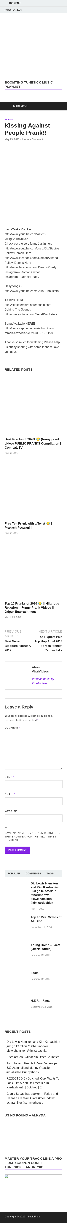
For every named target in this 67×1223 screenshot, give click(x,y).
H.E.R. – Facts (40, 1000)
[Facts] (16, 973)
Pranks (9, 119)
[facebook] (34, 9)
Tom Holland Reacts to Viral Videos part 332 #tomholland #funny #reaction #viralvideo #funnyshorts (33, 1068)
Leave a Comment (32, 139)
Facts (35, 972)
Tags (50, 873)
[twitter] (49, 9)
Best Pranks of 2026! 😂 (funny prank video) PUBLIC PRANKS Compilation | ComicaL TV (33, 443)
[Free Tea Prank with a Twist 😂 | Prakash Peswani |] (33, 491)
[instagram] (44, 9)
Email (10, 794)
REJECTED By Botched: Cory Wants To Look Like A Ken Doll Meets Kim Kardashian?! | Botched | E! (33, 1083)
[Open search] (57, 106)
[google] (60, 9)
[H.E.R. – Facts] (16, 1001)
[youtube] (39, 9)
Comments (33, 873)
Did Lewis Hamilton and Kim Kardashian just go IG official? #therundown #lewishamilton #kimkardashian (33, 1046)
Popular (13, 873)
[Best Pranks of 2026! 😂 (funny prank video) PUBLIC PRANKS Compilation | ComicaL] (33, 406)
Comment (12, 727)
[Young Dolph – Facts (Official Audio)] (16, 945)
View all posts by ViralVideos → (43, 681)
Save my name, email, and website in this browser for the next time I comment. (32, 837)
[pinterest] (55, 9)
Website (11, 811)
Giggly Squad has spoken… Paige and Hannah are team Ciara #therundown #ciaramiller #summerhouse (32, 1098)
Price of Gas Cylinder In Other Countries (33, 1057)
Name (10, 777)
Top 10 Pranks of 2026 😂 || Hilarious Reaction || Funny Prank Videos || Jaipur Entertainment (32, 607)
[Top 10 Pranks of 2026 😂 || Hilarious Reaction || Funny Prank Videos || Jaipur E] (33, 571)
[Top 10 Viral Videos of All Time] (16, 917)
